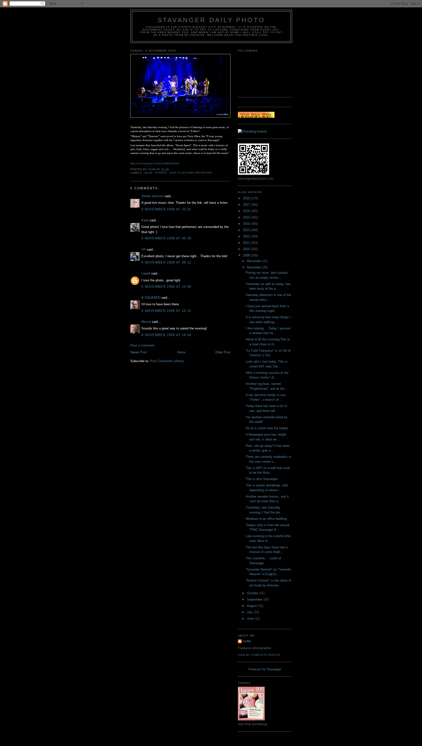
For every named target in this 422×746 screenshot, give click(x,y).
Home (181, 352)
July (250, 612)
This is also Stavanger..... (264, 479)
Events (161, 172)
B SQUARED (150, 297)
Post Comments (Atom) (167, 361)
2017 (247, 204)
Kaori (145, 220)
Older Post (223, 352)
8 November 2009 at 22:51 (166, 209)
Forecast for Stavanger (265, 669)
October (253, 593)
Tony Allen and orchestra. (191, 172)
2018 (247, 198)
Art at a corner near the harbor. (267, 428)
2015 (247, 217)
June (251, 618)
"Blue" (149, 172)
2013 (247, 230)
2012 (247, 236)
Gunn (247, 641)
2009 (247, 255)
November (254, 267)
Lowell (145, 273)
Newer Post (138, 352)
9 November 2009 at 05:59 (166, 238)
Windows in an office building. (267, 519)
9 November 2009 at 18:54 (166, 335)
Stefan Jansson (152, 196)
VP (143, 249)
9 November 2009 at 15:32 (166, 311)
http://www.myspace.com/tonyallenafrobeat (154, 163)
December (254, 261)
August (252, 606)
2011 (247, 243)
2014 (247, 223)
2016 (247, 211)
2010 (247, 249)
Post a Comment (142, 345)
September (255, 599)
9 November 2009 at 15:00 (166, 286)
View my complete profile (259, 655)
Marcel (146, 322)
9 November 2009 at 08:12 (166, 262)
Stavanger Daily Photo (211, 20)
